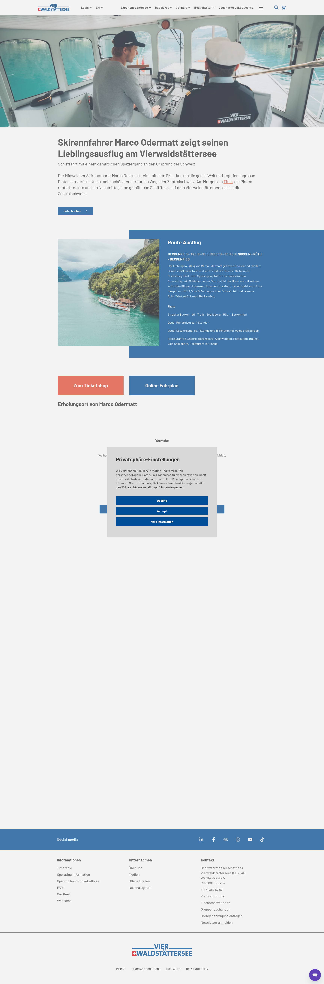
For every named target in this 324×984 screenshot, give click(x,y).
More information (162, 521)
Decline (162, 500)
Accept (162, 511)
